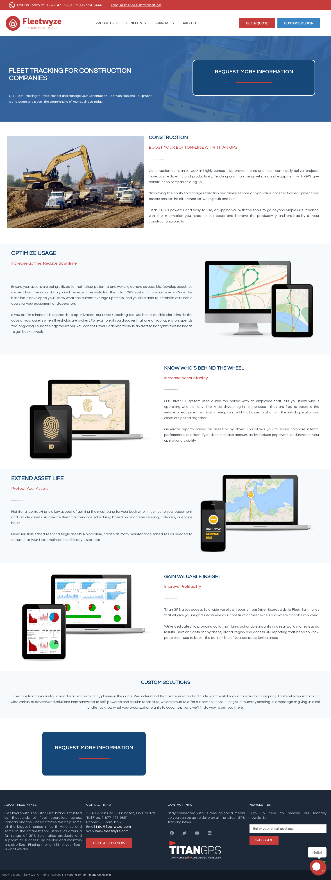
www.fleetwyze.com (112, 831)
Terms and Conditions (97, 874)
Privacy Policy (72, 874)
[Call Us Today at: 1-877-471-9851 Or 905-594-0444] (56, 5)
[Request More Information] (136, 5)
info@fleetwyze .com (113, 826)
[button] (257, 23)
